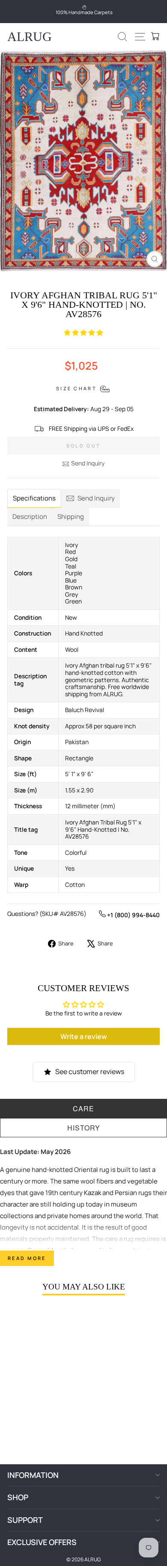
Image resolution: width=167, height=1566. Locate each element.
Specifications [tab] (34, 498)
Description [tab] (29, 516)
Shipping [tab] (70, 516)
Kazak (92, 1192)
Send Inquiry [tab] (96, 498)
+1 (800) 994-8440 (133, 915)
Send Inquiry (87, 463)
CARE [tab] (83, 1108)
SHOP (17, 1497)
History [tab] (83, 1128)
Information (33, 1475)
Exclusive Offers (42, 1542)
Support (25, 1520)
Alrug (29, 36)
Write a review (83, 1036)
